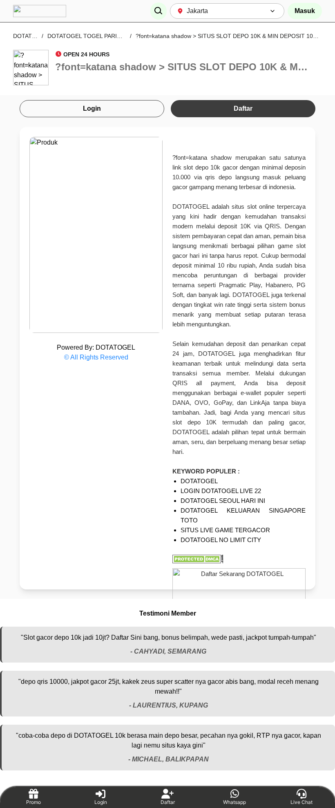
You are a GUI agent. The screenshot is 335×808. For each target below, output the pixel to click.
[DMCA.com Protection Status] (239, 559)
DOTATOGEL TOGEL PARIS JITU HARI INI (103, 36)
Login (92, 108)
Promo (33, 802)
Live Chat (301, 802)
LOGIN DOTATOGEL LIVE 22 (221, 490)
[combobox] (227, 11)
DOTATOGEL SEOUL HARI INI (223, 500)
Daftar (243, 108)
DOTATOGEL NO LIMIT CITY (221, 539)
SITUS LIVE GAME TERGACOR (225, 530)
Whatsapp (234, 802)
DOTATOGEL (30, 36)
